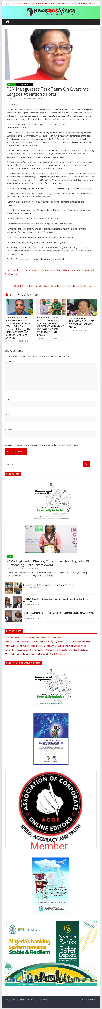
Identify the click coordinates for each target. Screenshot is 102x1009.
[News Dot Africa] (7, 22)
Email (7, 414)
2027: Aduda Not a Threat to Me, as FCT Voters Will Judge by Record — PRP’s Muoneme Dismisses (47, 641)
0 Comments (40, 98)
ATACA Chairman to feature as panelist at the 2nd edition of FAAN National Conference (49, 272)
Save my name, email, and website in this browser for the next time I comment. (44, 444)
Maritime (11, 84)
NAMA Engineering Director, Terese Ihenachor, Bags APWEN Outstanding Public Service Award (48, 563)
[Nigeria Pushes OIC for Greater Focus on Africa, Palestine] (13, 583)
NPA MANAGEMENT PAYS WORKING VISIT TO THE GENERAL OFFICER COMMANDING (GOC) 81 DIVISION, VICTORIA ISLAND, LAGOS (50, 326)
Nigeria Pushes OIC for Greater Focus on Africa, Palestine (48, 585)
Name (7, 399)
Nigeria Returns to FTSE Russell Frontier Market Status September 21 (34, 637)
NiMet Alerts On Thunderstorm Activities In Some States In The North (55, 286)
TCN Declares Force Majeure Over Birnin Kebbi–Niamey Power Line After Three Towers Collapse (53, 4)
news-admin (27, 98)
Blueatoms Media (89, 999)
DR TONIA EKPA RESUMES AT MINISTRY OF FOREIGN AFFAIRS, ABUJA (82, 323)
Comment (10, 361)
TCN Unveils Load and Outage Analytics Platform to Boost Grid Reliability (36, 654)
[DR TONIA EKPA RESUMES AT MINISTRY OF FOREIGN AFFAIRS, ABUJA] (82, 300)
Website (8, 429)
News (10, 556)
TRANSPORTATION (25, 84)
